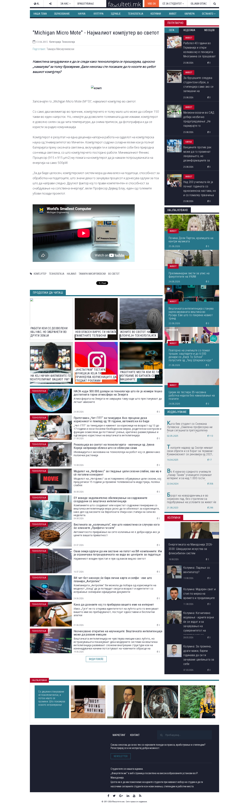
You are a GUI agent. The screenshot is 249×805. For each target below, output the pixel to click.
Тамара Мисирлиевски (92, 273)
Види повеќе (96, 659)
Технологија (135, 13)
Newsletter (121, 756)
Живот (172, 13)
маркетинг (119, 735)
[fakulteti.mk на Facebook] (108, 796)
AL (37, 3)
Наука (81, 13)
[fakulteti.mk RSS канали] (140, 796)
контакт (135, 735)
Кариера (190, 13)
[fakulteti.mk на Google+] (121, 796)
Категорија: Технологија (62, 41)
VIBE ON (152, 3)
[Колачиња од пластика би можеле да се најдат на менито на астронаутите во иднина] (161, 701)
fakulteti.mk (51, 741)
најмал (71, 273)
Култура (99, 13)
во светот (114, 273)
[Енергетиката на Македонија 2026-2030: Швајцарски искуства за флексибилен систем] (124, 701)
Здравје (116, 13)
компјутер (40, 273)
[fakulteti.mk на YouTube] (134, 796)
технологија (56, 273)
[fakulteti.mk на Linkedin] (128, 796)
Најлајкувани (39, 680)
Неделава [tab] (189, 30)
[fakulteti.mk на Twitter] (114, 796)
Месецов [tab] (209, 30)
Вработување (85, 3)
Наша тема (40, 13)
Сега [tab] (171, 30)
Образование (62, 13)
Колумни (156, 13)
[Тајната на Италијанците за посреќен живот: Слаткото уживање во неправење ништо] (88, 701)
